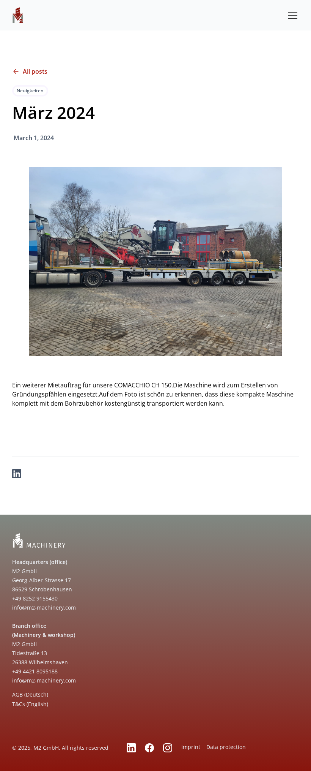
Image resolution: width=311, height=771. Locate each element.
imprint (190, 746)
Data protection (226, 746)
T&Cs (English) (30, 704)
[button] (291, 15)
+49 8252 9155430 (35, 598)
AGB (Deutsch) (30, 694)
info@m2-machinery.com (44, 607)
